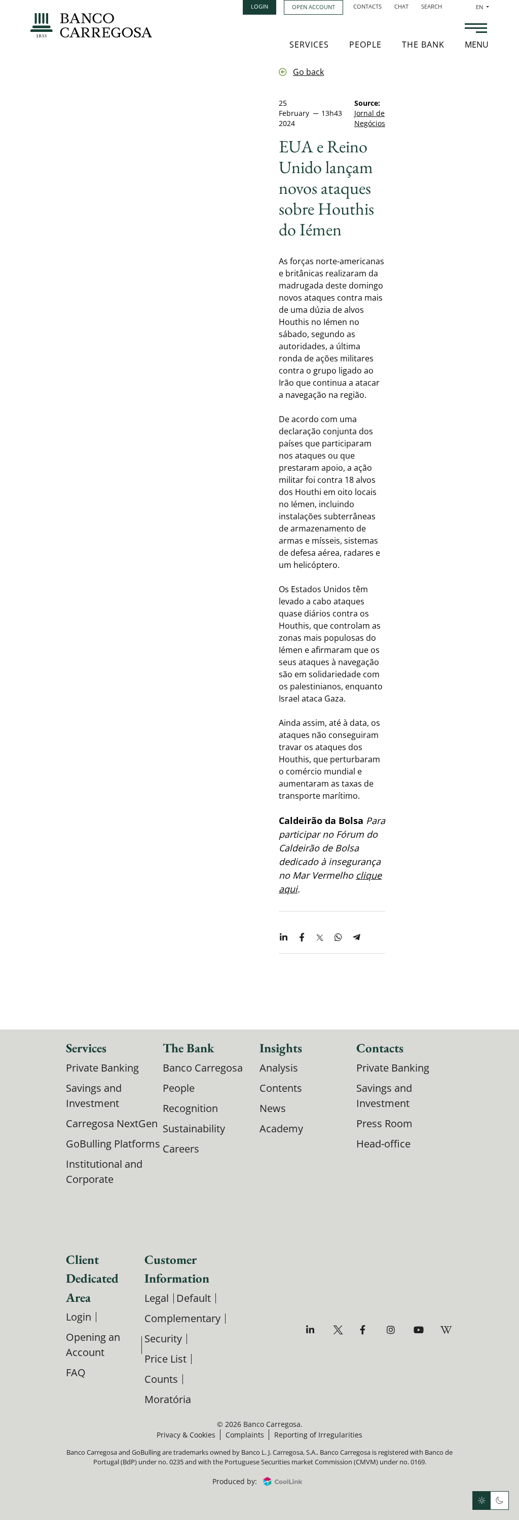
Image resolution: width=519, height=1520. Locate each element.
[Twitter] (339, 1330)
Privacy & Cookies (186, 1435)
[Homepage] (91, 25)
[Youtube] (420, 1330)
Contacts (367, 6)
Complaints (245, 1435)
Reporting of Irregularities (318, 1435)
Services (309, 44)
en (482, 7)
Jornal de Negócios (369, 118)
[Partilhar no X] (319, 937)
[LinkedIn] (312, 1330)
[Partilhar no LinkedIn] (283, 937)
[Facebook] (366, 1330)
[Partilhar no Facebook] (301, 937)
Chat (401, 6)
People (365, 44)
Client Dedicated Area (92, 1278)
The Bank (423, 44)
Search (431, 6)
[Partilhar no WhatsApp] (338, 937)
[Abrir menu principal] (476, 29)
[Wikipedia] (446, 1330)
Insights (281, 1048)
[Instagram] (393, 1330)
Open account (313, 7)
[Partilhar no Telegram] (356, 937)
